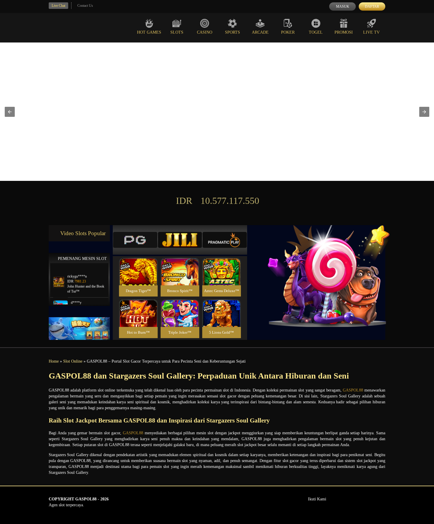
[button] (10, 112)
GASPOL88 (353, 390)
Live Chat (58, 6)
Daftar (372, 6)
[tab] (135, 240)
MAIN (138, 278)
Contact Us (85, 6)
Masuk (342, 6)
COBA (138, 264)
